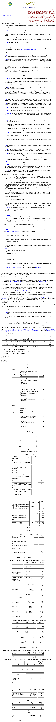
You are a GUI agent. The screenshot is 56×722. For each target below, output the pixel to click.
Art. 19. (8, 157)
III (6, 128)
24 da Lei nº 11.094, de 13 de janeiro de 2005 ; (31, 330)
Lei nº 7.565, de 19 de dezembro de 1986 (18, 44)
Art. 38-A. (8, 87)
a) (6, 143)
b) (6, 139)
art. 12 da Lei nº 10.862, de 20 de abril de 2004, (13, 247)
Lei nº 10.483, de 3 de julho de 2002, (38, 297)
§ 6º (7, 120)
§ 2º (7, 55)
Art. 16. (8, 132)
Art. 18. (8, 153)
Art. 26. (8, 170)
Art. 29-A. (8, 78)
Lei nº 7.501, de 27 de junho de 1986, (49, 278)
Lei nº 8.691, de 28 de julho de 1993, (15, 281)
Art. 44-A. (8, 90)
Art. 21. (8, 33)
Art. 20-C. (8, 207)
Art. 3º (8, 110)
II (6, 141)
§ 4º (7, 59)
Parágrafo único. (9, 113)
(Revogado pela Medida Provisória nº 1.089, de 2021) (29, 49)
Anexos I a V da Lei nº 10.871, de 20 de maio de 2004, (14, 267)
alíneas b (18, 328)
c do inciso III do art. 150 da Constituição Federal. (29, 328)
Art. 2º (8, 107)
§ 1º (7, 321)
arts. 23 (22, 330)
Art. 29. (8, 42)
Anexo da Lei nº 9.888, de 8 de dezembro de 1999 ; (46, 329)
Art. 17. (8, 149)
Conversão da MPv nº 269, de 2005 (6, 15)
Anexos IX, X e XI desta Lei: (43, 281)
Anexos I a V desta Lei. (39, 267)
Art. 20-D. (8, 215)
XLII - (7, 30)
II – (7, 316)
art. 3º (35, 329)
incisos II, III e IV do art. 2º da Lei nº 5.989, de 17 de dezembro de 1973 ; (22, 329)
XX (6, 103)
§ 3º (7, 69)
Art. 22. (8, 164)
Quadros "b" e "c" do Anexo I (10, 268)
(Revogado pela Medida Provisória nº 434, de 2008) (42, 247)
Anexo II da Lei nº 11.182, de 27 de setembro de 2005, (26, 268)
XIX (7, 99)
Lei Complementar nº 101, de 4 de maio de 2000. (24, 290)
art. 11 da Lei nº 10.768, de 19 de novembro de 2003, (13, 231)
